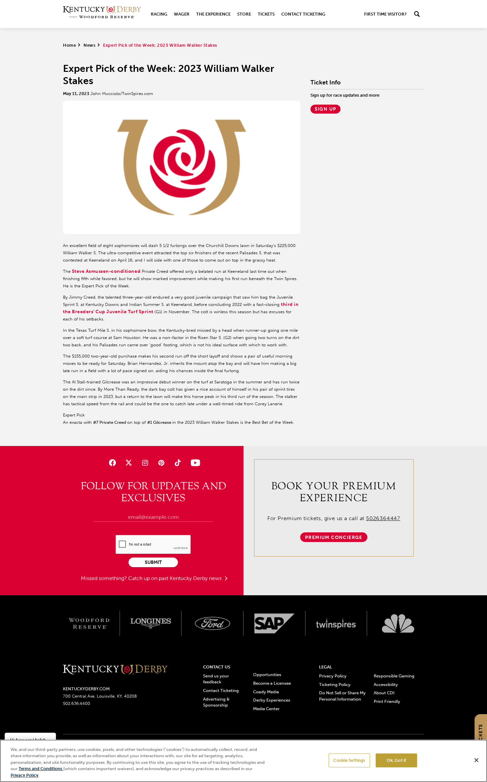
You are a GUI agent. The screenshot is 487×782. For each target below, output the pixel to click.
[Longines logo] (151, 623)
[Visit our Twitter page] (129, 463)
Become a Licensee (272, 683)
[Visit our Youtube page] (194, 463)
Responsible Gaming (394, 675)
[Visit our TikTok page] (178, 463)
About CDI (384, 692)
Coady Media (266, 691)
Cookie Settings (349, 760)
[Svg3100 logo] (398, 623)
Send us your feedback (216, 678)
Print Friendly (387, 701)
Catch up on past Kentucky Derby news (175, 578)
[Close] (476, 760)
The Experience (213, 14)
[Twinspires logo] (336, 623)
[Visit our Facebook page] (112, 463)
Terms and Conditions (41, 768)
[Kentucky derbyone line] (115, 670)
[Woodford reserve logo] (89, 623)
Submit (153, 562)
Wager (181, 14)
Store (244, 14)
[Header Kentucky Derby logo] (102, 14)
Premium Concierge (333, 537)
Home (69, 45)
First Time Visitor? (385, 14)
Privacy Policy (333, 675)
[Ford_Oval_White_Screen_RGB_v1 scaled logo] (212, 623)
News (89, 45)
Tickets (266, 14)
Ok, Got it (396, 760)
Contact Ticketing (303, 14)
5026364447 (383, 518)
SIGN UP (326, 109)
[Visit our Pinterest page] (161, 463)
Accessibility (386, 684)
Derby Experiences (271, 700)
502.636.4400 (76, 703)
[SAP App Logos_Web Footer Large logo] (274, 623)
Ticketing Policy (335, 684)
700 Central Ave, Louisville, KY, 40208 (100, 696)
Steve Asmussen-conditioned (105, 271)
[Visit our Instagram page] (145, 463)
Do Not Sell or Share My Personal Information (342, 695)
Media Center (266, 708)
